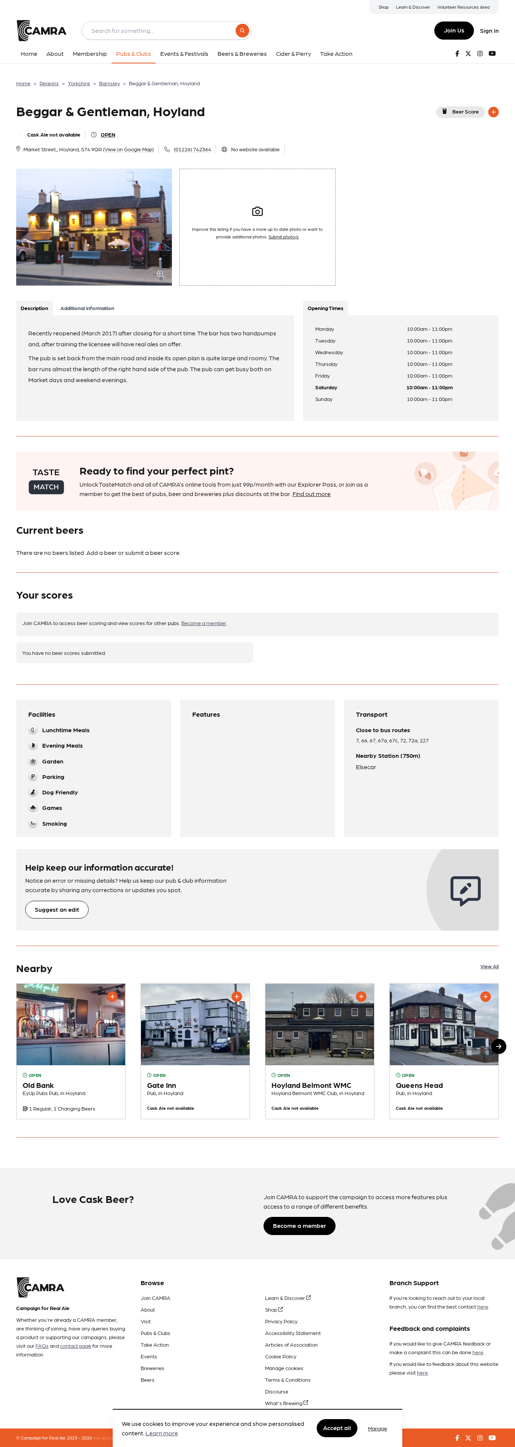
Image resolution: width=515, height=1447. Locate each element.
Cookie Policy (280, 1356)
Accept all (337, 1428)
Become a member (203, 623)
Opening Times (325, 308)
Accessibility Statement (293, 1333)
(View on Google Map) (128, 149)
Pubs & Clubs (155, 1333)
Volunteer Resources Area (463, 6)
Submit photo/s (283, 236)
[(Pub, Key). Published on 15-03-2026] (195, 1051)
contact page (75, 1346)
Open (108, 134)
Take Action (155, 1344)
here (482, 1306)
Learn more (162, 1433)
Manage (377, 1428)
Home (23, 83)
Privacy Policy (281, 1321)
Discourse (276, 1391)
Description (34, 308)
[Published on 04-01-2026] (71, 1051)
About (148, 1309)
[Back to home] (41, 30)
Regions (49, 83)
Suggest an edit (57, 909)
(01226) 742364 (192, 149)
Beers (148, 1379)
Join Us (454, 30)
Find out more (312, 493)
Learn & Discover (413, 6)
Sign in (489, 30)
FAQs (42, 1346)
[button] (498, 1046)
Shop (384, 6)
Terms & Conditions (288, 1379)
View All (489, 966)
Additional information (87, 308)
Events (149, 1356)
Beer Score (465, 111)
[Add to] (493, 112)
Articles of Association (291, 1344)
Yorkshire (79, 83)
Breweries (152, 1368)
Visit (146, 1321)
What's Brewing (284, 1403)
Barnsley (109, 83)
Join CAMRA (155, 1298)
